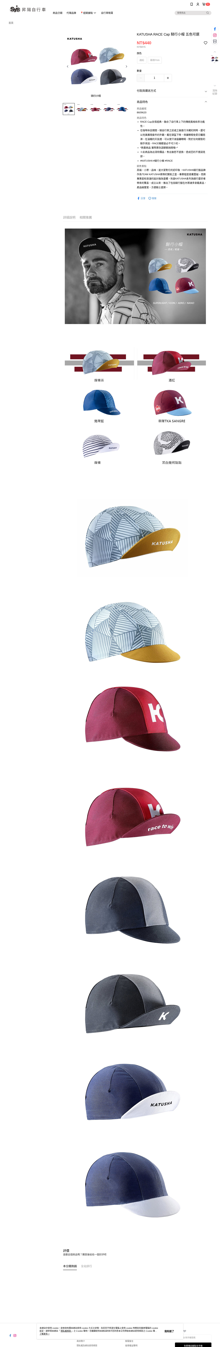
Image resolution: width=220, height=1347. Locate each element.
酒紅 (141, 60)
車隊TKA (155, 60)
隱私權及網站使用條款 (87, 1345)
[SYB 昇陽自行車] (28, 9)
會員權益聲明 (131, 1345)
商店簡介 (81, 1341)
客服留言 (129, 1341)
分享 (143, 198)
